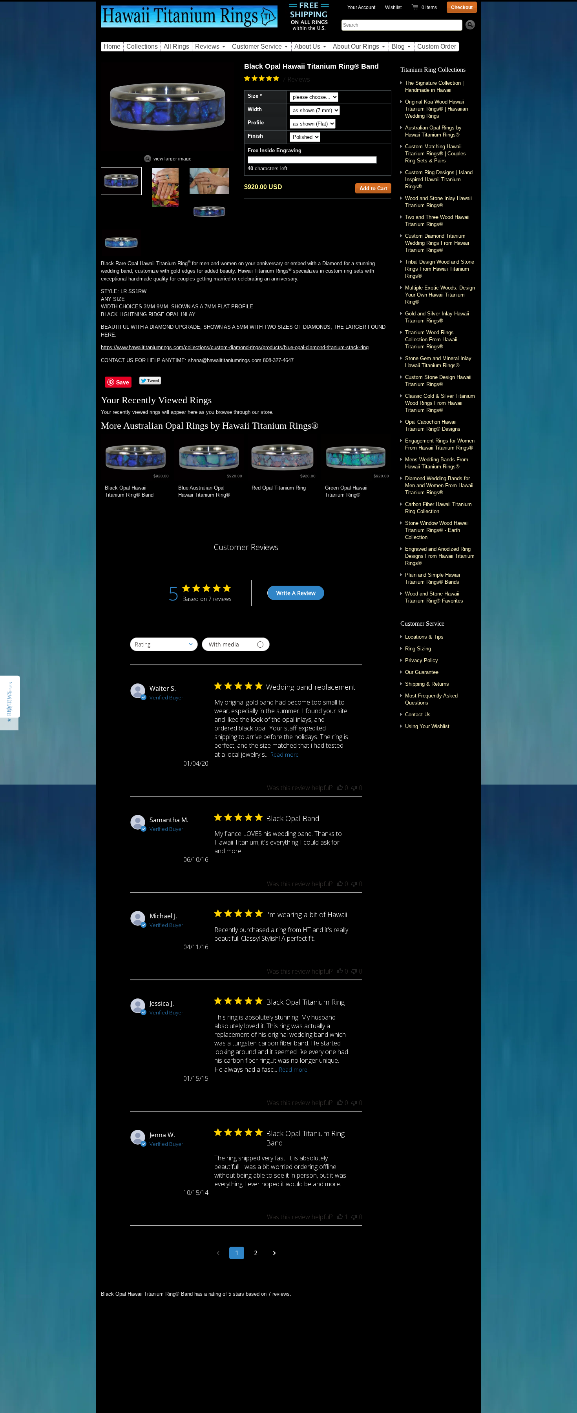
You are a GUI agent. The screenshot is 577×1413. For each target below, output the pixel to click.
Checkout (462, 7)
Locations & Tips (424, 637)
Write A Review (296, 593)
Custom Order (436, 46)
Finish (255, 136)
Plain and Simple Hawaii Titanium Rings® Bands (432, 578)
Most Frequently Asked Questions (431, 699)
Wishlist (393, 7)
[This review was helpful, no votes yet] (340, 787)
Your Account (361, 7)
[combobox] (164, 644)
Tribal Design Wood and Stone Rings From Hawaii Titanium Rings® (439, 269)
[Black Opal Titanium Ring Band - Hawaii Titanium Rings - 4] (209, 212)
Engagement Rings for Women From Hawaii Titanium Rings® (440, 444)
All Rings (176, 46)
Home (112, 46)
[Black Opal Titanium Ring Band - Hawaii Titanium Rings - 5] (121, 243)
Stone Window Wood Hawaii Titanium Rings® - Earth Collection (437, 530)
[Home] (189, 21)
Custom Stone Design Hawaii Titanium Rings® (438, 380)
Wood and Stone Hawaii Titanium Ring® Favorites (434, 597)
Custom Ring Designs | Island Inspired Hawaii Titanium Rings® (439, 179)
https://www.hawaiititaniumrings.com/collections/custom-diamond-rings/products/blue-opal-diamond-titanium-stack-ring (235, 347)
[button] (9, 706)
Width (255, 109)
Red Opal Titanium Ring (279, 488)
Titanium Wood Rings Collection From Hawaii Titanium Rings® (431, 340)
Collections (142, 46)
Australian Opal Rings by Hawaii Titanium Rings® (220, 426)
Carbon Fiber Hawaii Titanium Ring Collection (438, 507)
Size (253, 96)
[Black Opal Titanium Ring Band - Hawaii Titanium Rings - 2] (165, 187)
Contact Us (418, 714)
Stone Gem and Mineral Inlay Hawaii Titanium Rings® (438, 361)
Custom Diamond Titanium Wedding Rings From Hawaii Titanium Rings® (437, 243)
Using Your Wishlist (427, 726)
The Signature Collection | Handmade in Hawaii (434, 86)
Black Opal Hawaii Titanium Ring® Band (129, 491)
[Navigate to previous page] (217, 1253)
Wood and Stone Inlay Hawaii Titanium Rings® (438, 201)
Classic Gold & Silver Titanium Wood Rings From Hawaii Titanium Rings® (440, 403)
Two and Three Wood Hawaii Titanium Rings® (437, 220)
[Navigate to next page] (274, 1253)
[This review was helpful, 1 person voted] (340, 1217)
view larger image (172, 159)
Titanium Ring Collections (433, 69)
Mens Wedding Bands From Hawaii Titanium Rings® (436, 463)
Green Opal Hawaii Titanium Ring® (346, 491)
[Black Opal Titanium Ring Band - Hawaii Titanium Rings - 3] (209, 181)
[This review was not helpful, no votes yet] (354, 787)
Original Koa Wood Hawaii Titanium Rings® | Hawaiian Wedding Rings (436, 109)
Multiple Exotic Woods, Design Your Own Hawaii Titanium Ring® (440, 295)
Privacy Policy (421, 660)
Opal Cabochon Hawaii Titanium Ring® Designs (432, 425)
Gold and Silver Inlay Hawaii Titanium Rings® (437, 317)
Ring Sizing (418, 649)
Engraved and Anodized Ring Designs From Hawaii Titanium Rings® (440, 556)
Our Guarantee (421, 672)
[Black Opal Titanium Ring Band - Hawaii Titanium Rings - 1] (121, 181)
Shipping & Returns (427, 684)
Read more (284, 754)
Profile (256, 123)
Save (122, 382)
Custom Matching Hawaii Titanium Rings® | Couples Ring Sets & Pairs (435, 154)
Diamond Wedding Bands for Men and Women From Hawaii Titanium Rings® (439, 485)
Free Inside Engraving (274, 150)
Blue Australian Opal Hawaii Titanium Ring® (204, 491)
